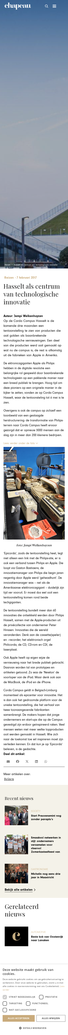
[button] (46, 6)
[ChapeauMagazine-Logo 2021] (18, 6)
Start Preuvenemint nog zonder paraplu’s (46, 817)
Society (35, 811)
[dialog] (34, 999)
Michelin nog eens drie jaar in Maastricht (45, 875)
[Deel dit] (17, 761)
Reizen (9, 779)
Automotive (38, 932)
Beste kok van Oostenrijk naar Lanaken (47, 938)
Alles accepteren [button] (18, 1018)
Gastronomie (39, 869)
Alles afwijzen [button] (51, 1018)
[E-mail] (8, 761)
